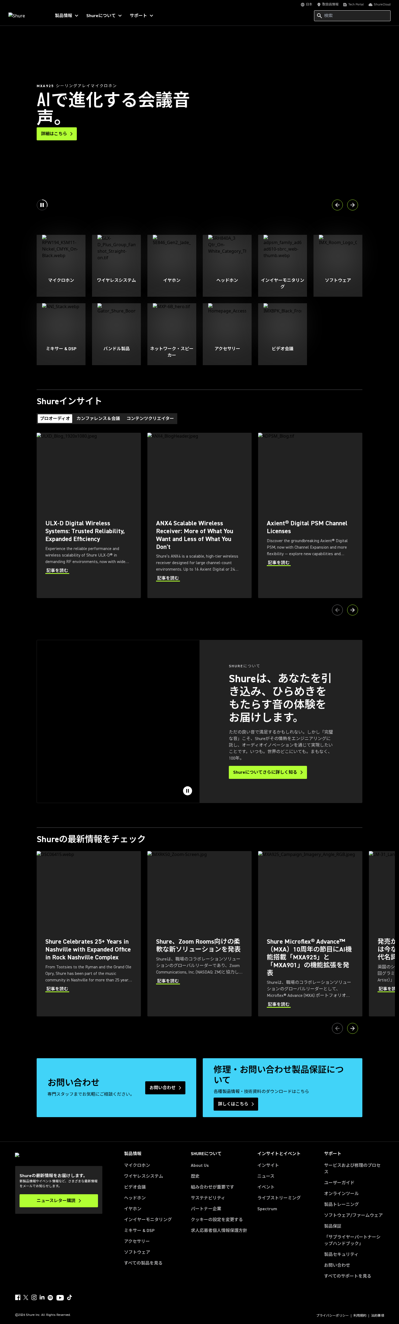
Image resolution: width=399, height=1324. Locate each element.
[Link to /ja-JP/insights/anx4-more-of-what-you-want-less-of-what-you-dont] (199, 515)
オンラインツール (341, 1193)
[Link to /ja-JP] (26, 15)
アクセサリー (137, 1241)
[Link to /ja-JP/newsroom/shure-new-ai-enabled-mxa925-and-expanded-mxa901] (310, 933)
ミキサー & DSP (139, 1230)
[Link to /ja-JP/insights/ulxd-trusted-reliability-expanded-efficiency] (89, 515)
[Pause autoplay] (42, 205)
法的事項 (377, 1315)
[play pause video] (187, 790)
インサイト (268, 1165)
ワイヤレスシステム (143, 1176)
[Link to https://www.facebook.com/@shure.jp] (17, 1297)
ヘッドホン (135, 1198)
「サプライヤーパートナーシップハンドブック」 (354, 1240)
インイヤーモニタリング (148, 1219)
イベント (266, 1187)
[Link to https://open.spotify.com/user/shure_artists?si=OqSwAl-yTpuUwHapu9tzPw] (50, 1298)
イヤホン (132, 1209)
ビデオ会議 (135, 1187)
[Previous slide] (337, 205)
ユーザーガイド (339, 1183)
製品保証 (332, 1226)
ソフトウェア (137, 1252)
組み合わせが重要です (212, 1187)
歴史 (195, 1176)
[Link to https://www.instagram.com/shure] (34, 1297)
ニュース (265, 1176)
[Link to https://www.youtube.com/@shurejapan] (60, 1298)
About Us (200, 1165)
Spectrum (267, 1209)
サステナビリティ (208, 1198)
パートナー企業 (206, 1209)
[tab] (55, 418)
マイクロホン (137, 1165)
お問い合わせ (337, 1265)
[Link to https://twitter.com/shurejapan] (25, 1297)
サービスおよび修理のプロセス (352, 1169)
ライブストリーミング (279, 1198)
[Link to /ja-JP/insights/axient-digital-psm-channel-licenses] (310, 515)
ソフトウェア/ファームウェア (353, 1215)
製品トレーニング (341, 1204)
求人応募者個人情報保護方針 (219, 1230)
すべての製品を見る (143, 1263)
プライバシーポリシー (332, 1315)
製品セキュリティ (341, 1254)
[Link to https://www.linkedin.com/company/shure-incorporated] (42, 1297)
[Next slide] (352, 205)
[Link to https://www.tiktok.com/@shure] (69, 1297)
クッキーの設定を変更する (217, 1219)
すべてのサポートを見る (347, 1276)
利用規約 (359, 1315)
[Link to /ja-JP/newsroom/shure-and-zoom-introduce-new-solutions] (199, 933)
